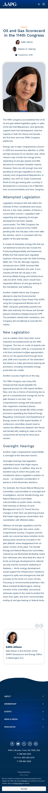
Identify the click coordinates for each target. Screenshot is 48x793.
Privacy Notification (24, 772)
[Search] (38, 4)
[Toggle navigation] (43, 4)
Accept (24, 788)
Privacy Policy (17, 783)
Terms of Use (24, 775)
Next (41, 626)
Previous (37, 626)
